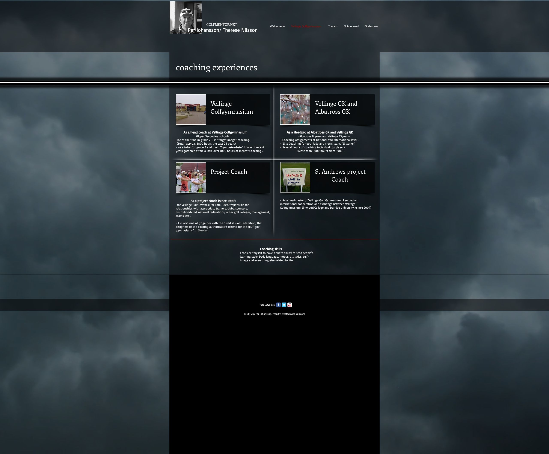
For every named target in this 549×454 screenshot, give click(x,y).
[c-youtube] (289, 305)
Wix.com (300, 313)
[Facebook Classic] (278, 305)
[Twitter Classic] (284, 305)
